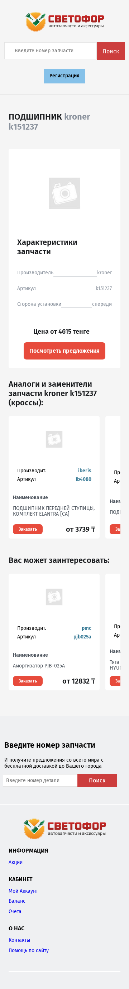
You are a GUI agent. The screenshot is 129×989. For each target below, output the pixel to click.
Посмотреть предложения (64, 350)
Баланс (17, 901)
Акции (16, 862)
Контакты (19, 940)
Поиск (110, 51)
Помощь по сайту (29, 950)
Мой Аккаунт (23, 891)
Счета (15, 911)
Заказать (28, 529)
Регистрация (64, 76)
